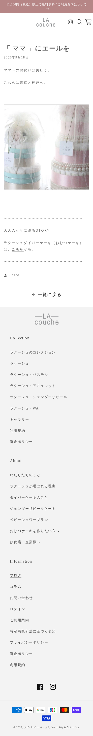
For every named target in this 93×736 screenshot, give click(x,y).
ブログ (15, 575)
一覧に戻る (50, 294)
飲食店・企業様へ (25, 542)
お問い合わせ (21, 598)
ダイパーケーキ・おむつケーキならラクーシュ (52, 727)
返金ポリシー (21, 442)
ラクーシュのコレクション (33, 352)
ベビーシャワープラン (29, 520)
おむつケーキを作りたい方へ (35, 531)
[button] (5, 22)
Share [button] (14, 275)
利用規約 (17, 431)
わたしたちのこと (25, 475)
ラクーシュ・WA (24, 408)
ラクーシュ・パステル (29, 375)
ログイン (17, 609)
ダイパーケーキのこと (29, 497)
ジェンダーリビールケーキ (33, 509)
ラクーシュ (19, 363)
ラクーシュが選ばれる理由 (33, 486)
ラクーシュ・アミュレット (33, 386)
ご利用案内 (19, 620)
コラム (15, 587)
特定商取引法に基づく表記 (33, 631)
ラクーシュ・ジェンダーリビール (38, 397)
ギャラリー (19, 419)
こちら (18, 249)
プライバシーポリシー (29, 642)
